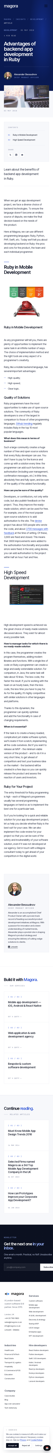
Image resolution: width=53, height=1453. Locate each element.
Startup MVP (34, 1324)
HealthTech (19, 1426)
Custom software (36, 1301)
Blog (6, 1400)
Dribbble (16, 1330)
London (43, 1421)
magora (11, 6)
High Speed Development (24, 140)
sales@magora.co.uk (13, 1322)
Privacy (23, 1440)
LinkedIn (14, 947)
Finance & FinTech (12, 1354)
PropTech (29, 1426)
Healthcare (9, 1350)
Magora (7, 19)
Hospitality (9, 1366)
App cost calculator (12, 1404)
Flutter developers (36, 1354)
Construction (10, 1378)
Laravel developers (36, 1381)
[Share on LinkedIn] (16, 155)
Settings (38, 1445)
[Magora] (14, 1294)
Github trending (24, 423)
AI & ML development (37, 1315)
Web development (36, 1311)
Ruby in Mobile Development (25, 135)
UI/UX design (34, 1328)
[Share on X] (10, 155)
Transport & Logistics (13, 1362)
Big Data (38, 1426)
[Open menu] (46, 6)
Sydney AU (24, 1423)
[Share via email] (22, 155)
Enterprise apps (35, 1332)
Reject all (26, 1445)
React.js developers (36, 1369)
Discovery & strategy (37, 1319)
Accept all (12, 1445)
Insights (21, 19)
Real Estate (9, 1358)
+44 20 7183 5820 (12, 1318)
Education (9, 1374)
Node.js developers (36, 1373)
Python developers (36, 1377)
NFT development (36, 1336)
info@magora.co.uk (12, 1326)
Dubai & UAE (14, 1423)
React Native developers (38, 1350)
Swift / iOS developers (37, 1358)
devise (38, 520)
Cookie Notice (36, 1440)
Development (37, 19)
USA (6, 1423)
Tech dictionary (11, 1408)
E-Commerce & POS (12, 1370)
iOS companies (36, 1423)
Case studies (10, 1396)
